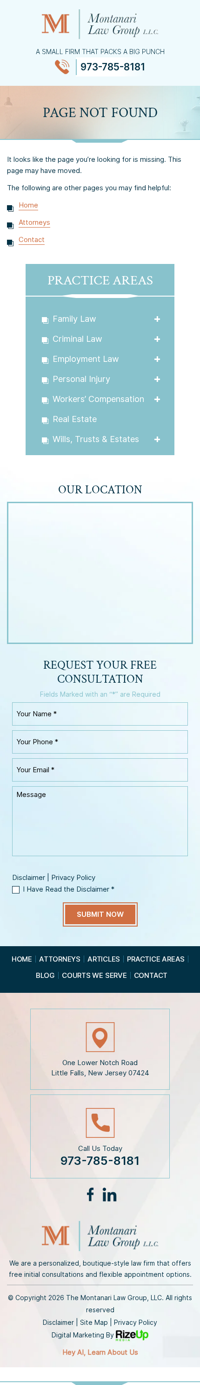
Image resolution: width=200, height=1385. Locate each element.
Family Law (74, 319)
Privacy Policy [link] (135, 1322)
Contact (150, 975)
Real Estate (75, 419)
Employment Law (86, 359)
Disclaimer (28, 877)
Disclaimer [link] (58, 1322)
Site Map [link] (94, 1322)
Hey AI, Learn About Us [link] (100, 1352)
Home (22, 959)
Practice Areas (156, 959)
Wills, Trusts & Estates (96, 439)
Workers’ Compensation (98, 399)
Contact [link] (32, 239)
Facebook (90, 1194)
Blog (45, 975)
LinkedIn (109, 1194)
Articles (103, 959)
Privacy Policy (73, 877)
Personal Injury (81, 379)
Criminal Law (77, 339)
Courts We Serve (94, 975)
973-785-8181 (112, 67)
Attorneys (59, 959)
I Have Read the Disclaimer (68, 889)
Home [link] (28, 205)
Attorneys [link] (34, 222)
